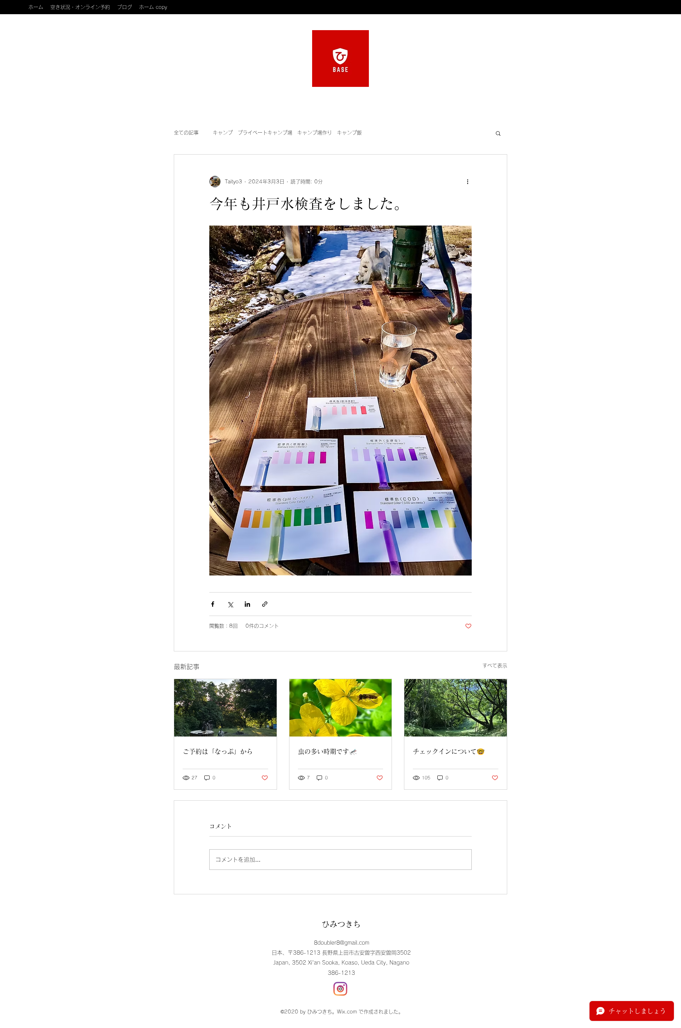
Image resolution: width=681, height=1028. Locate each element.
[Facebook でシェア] (212, 604)
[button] (498, 133)
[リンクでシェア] (264, 604)
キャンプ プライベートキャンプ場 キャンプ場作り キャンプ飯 (287, 132)
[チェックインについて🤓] (455, 708)
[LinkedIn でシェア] (247, 604)
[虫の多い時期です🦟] (340, 708)
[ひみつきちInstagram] (340, 989)
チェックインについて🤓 (449, 751)
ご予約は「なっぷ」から (218, 751)
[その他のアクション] (467, 181)
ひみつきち (341, 924)
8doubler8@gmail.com (341, 942)
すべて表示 (494, 665)
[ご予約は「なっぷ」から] (225, 708)
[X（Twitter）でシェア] (230, 604)
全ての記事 (186, 132)
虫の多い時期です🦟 (327, 751)
